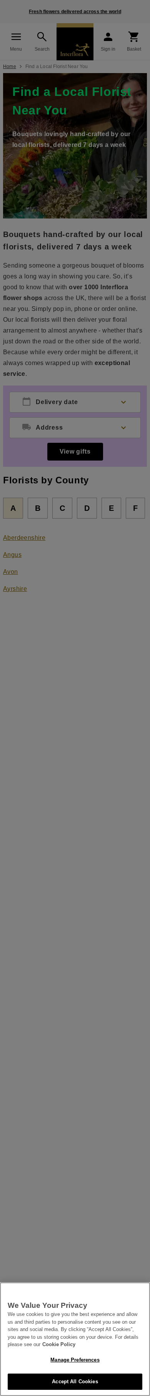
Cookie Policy (58, 1344)
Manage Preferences (74, 1360)
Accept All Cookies (75, 1381)
